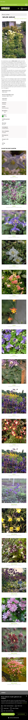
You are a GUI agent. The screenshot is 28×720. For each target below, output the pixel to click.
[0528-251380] (26, 5)
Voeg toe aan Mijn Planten (21, 18)
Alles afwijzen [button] (21, 714)
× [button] (26, 696)
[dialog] (14, 707)
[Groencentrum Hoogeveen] (5, 8)
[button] (14, 717)
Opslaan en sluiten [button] (8, 714)
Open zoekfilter (6, 14)
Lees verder (24, 703)
